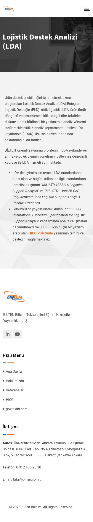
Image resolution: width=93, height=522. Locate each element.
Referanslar (14, 390)
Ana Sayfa (14, 371)
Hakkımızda (15, 381)
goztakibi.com (16, 409)
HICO (10, 400)
